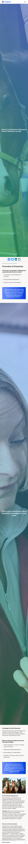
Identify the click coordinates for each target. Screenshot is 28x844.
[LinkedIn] (15, 259)
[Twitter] (12, 259)
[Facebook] (8, 259)
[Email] (19, 259)
